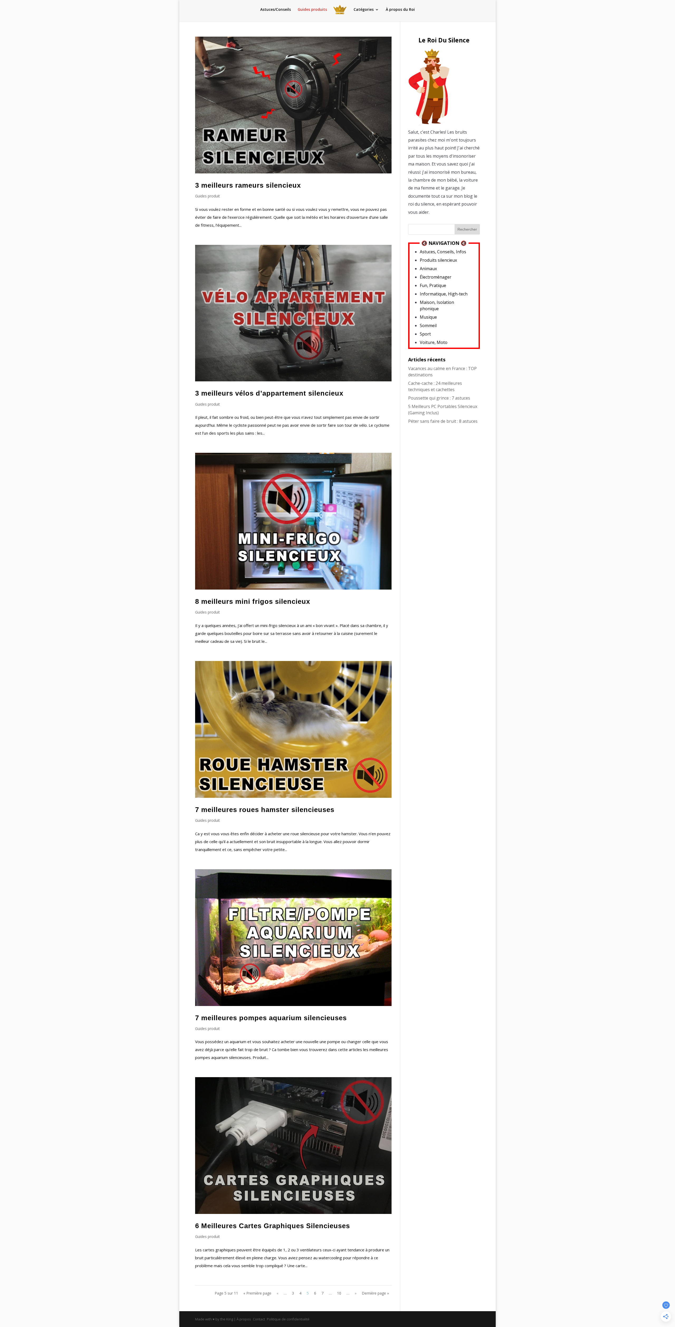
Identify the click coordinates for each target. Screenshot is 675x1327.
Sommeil (428, 325)
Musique (428, 317)
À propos (244, 1319)
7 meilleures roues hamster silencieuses (264, 810)
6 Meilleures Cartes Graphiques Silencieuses (272, 1226)
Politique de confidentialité (288, 1319)
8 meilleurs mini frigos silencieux (252, 601)
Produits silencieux (438, 260)
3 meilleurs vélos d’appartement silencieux (269, 393)
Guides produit (207, 195)
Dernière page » (375, 1293)
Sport (425, 334)
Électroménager (435, 277)
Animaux (428, 268)
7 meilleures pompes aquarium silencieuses (271, 1018)
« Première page (257, 1293)
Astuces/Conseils (275, 10)
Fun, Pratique (433, 285)
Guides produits (312, 10)
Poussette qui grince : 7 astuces (439, 398)
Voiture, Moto (433, 342)
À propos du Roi (400, 10)
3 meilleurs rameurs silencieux (248, 185)
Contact (259, 1319)
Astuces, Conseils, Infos (443, 252)
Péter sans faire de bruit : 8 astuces (443, 421)
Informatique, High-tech (443, 294)
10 (339, 1293)
